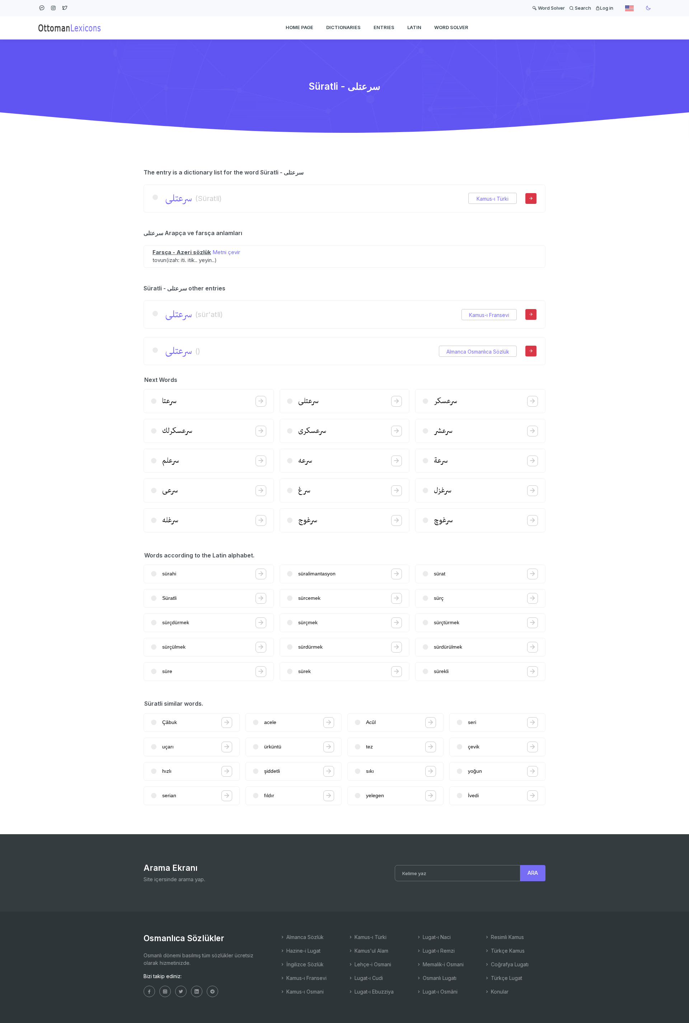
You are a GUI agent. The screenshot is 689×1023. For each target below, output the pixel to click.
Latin (414, 27)
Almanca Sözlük (304, 937)
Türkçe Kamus (507, 951)
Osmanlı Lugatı (438, 978)
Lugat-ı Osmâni (439, 992)
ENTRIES (384, 27)
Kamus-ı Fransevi (489, 315)
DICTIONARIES (343, 27)
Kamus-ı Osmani (304, 992)
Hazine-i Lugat (302, 951)
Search (582, 8)
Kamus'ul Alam (370, 951)
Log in (606, 8)
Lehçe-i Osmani (372, 964)
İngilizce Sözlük (304, 964)
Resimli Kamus (506, 937)
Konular (498, 992)
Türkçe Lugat (505, 978)
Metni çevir (226, 252)
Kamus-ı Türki (492, 199)
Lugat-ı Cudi (368, 978)
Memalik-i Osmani (442, 964)
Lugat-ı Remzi (438, 951)
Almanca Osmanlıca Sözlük (477, 352)
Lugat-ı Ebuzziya (373, 992)
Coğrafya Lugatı (509, 964)
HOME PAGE (299, 27)
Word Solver (551, 8)
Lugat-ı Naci (436, 937)
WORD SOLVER (451, 27)
